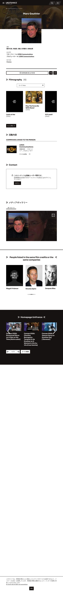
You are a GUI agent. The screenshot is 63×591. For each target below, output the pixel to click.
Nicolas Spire (31, 289)
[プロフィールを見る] (58, 3)
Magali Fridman (12, 289)
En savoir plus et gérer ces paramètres (17, 584)
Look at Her (10, 115)
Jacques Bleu (50, 288)
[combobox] (31, 85)
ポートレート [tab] (11, 207)
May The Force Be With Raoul (32, 107)
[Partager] (51, 73)
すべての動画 (25, 351)
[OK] (31, 588)
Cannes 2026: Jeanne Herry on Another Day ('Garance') (30, 336)
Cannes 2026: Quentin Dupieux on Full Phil (48, 335)
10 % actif (49, 115)
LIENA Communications (25, 54)
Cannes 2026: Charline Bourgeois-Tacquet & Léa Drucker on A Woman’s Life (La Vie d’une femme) (13, 339)
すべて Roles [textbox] (22, 85)
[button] (53, 215)
